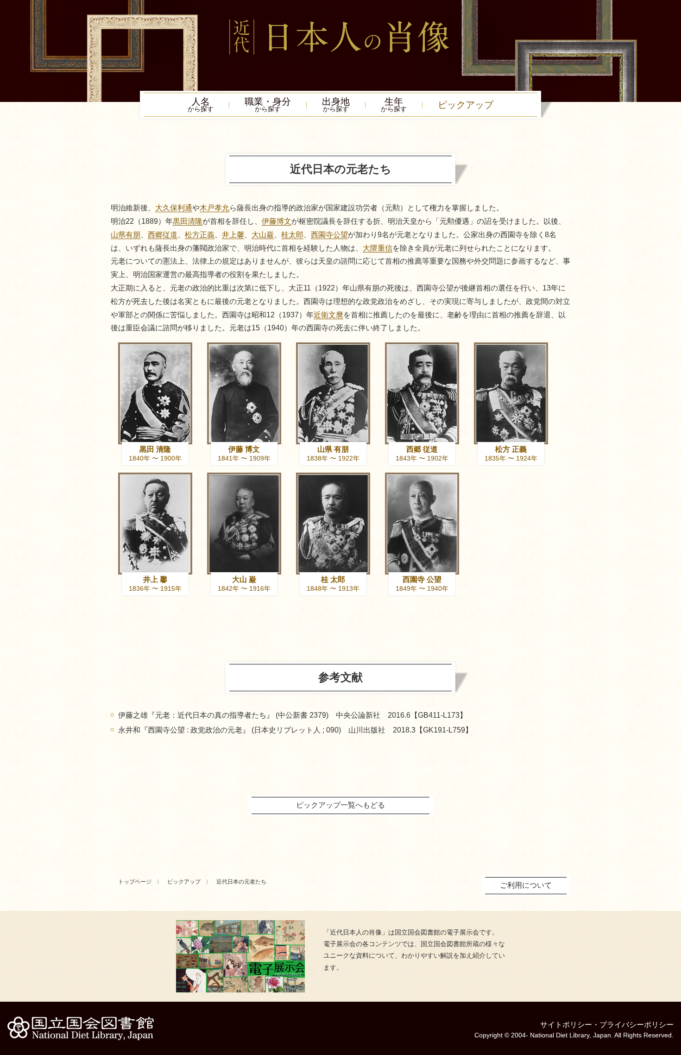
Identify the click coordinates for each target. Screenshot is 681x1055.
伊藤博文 (276, 221)
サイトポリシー (566, 1025)
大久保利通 (173, 208)
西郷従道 (162, 235)
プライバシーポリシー (636, 1025)
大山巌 (263, 235)
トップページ (134, 881)
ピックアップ (465, 105)
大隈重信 (377, 248)
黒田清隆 (187, 221)
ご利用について (526, 885)
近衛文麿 (328, 315)
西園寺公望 (329, 235)
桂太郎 (292, 235)
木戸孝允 (214, 208)
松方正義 (199, 235)
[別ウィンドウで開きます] (240, 924)
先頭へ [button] (671, 991)
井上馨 (233, 235)
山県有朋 (125, 235)
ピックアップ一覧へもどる (340, 805)
